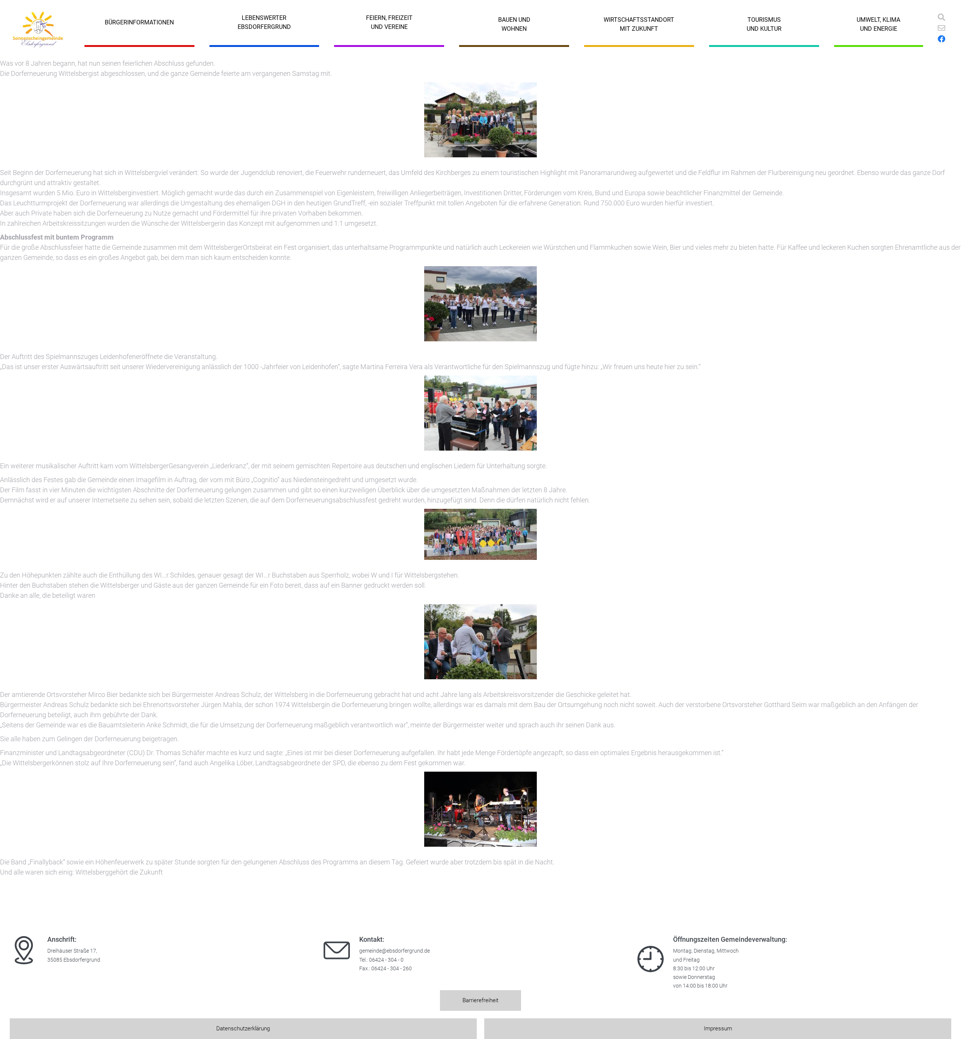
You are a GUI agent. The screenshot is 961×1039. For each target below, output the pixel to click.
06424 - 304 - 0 (386, 960)
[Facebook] (941, 39)
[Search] (941, 17)
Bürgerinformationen (139, 22)
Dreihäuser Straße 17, (72, 951)
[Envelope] (941, 28)
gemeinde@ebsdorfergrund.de (394, 951)
